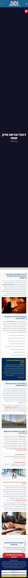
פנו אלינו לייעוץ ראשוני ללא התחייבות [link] (14, 556)
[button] (26, 4)
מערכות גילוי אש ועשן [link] (19, 375)
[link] (26, 11)
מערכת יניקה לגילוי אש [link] (20, 448)
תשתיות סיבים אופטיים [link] (20, 500)
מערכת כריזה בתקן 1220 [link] (11, 407)
